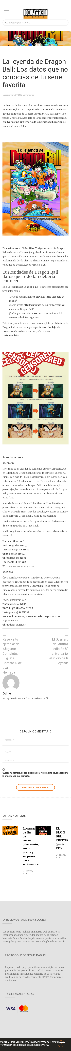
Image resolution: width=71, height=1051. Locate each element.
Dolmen (7, 693)
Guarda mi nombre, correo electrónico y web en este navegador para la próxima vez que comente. (35, 774)
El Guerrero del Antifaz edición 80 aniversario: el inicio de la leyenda (59, 651)
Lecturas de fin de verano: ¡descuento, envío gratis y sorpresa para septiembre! (28, 846)
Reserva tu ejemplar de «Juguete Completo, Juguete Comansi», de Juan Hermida (12, 655)
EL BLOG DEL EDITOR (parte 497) (61, 838)
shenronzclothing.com (21, 566)
